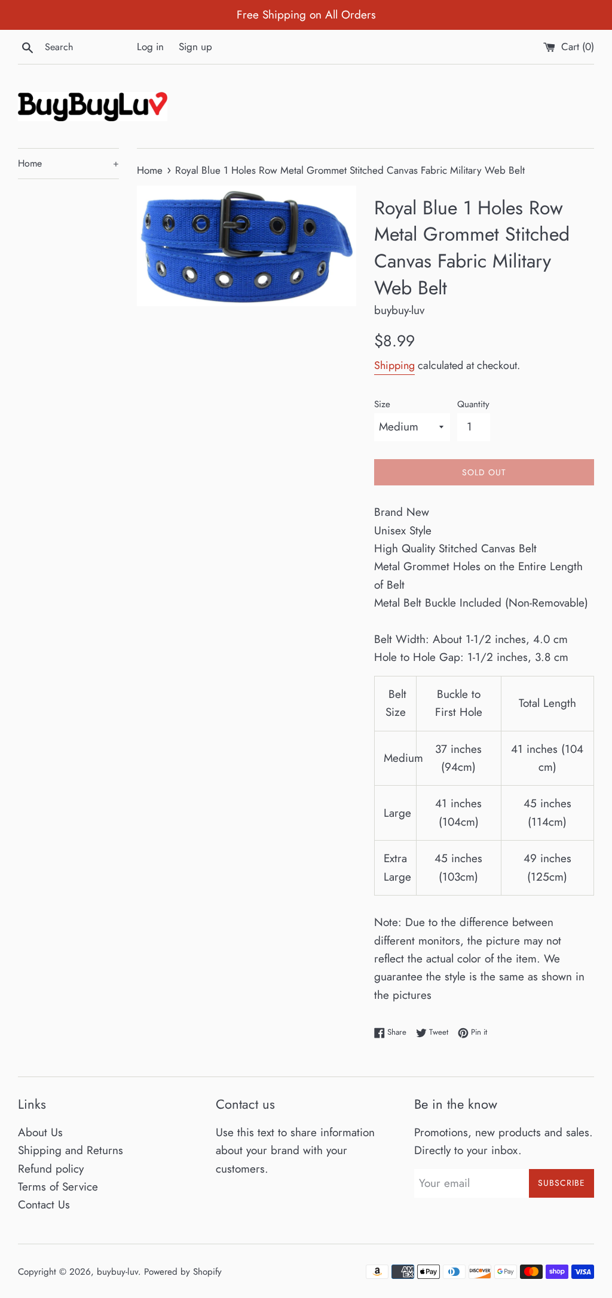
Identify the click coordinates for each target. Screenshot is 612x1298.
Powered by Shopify (183, 1271)
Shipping (394, 365)
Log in (150, 46)
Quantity (473, 404)
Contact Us (44, 1205)
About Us (40, 1132)
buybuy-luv (117, 1271)
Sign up (195, 46)
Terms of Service (58, 1187)
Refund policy (51, 1169)
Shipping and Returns (70, 1150)
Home (68, 163)
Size (382, 404)
